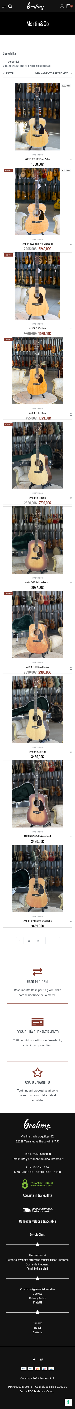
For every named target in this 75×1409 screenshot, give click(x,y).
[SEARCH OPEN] (10, 6)
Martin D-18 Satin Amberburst (37, 582)
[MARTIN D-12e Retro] (37, 370)
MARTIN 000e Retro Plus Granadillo (37, 243)
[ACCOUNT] (62, 6)
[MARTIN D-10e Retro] (37, 286)
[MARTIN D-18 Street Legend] (37, 624)
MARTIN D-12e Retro (37, 413)
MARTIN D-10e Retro (37, 328)
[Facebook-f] (34, 1359)
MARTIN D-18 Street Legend (37, 667)
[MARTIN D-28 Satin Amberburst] (37, 793)
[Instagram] (41, 1359)
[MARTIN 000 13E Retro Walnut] (37, 116)
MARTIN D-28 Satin (37, 751)
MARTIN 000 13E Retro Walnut (38, 159)
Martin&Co (37, 155)
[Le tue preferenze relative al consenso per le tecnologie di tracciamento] (68, 1402)
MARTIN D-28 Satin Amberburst (37, 836)
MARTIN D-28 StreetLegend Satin (37, 920)
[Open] (4, 6)
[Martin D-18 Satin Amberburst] (37, 540)
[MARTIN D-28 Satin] (37, 709)
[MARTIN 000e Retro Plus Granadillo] (37, 201)
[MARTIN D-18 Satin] (37, 455)
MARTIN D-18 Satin (37, 497)
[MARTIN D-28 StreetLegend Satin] (37, 878)
